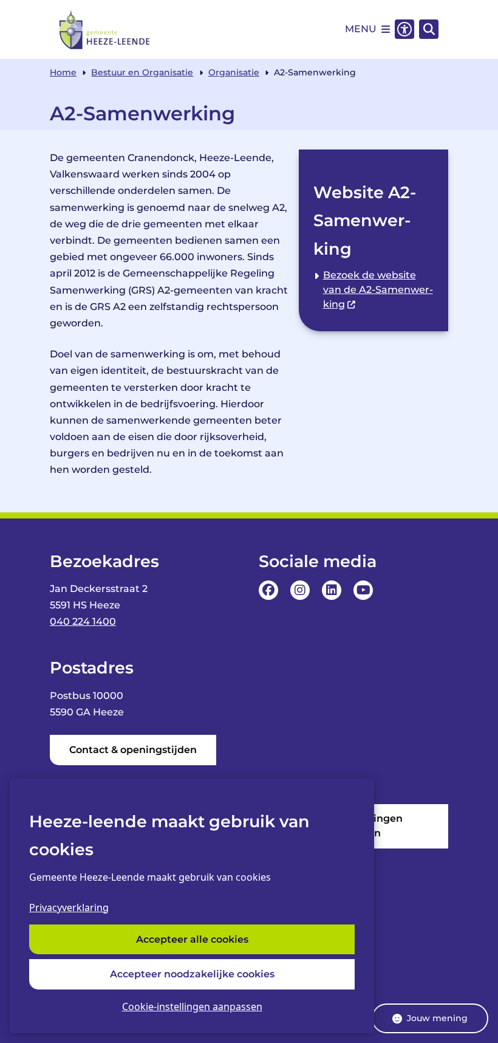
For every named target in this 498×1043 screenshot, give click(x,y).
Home (63, 72)
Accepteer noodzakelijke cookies (192, 974)
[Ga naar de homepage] (105, 29)
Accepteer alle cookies (192, 939)
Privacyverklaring (69, 907)
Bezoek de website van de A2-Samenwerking (378, 289)
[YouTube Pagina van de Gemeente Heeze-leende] (363, 590)
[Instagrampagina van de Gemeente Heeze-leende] (300, 590)
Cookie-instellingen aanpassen (192, 1006)
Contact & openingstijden (133, 750)
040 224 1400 (83, 621)
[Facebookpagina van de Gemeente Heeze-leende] (268, 590)
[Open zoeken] (428, 29)
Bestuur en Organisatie (142, 72)
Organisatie (233, 72)
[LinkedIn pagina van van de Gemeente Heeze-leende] (331, 590)
